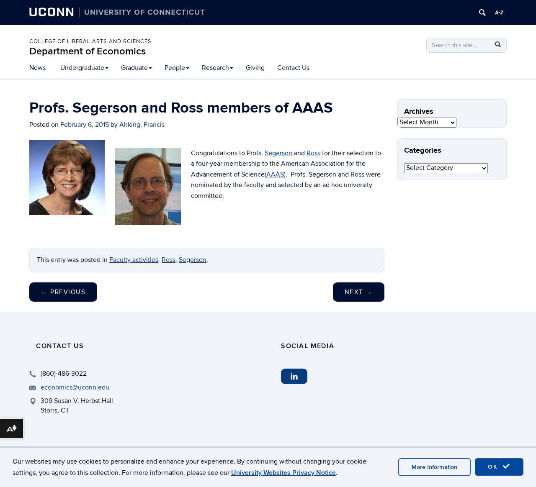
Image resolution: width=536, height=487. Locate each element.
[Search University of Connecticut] (482, 12)
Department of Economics (87, 51)
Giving (255, 68)
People (175, 68)
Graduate (134, 68)
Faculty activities (133, 260)
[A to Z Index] (499, 12)
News (37, 68)
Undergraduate (82, 68)
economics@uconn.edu (75, 387)
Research (215, 68)
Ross (313, 153)
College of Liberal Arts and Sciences (90, 41)
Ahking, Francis (142, 124)
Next (359, 292)
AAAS (275, 174)
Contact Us (293, 68)
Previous (63, 292)
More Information (434, 467)
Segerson (278, 153)
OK (494, 466)
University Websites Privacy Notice (283, 473)
